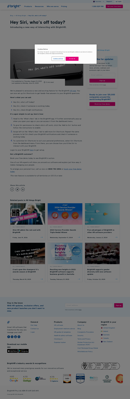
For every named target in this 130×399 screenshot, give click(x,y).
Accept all (72, 58)
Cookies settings (58, 58)
